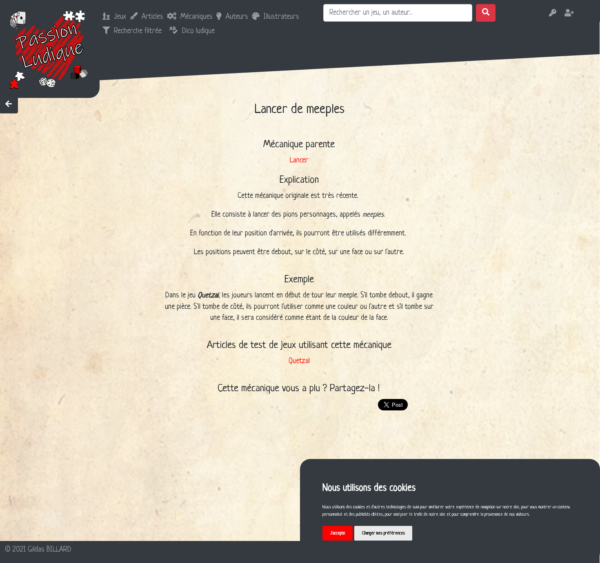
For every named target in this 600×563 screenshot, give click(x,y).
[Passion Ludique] (49, 49)
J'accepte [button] (337, 533)
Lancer (299, 160)
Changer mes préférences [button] (383, 533)
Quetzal (299, 361)
